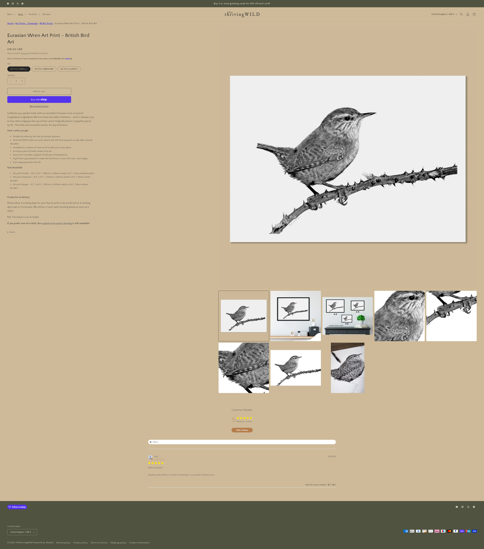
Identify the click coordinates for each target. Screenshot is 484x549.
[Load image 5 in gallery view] (451, 316)
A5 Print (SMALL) (18, 69)
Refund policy (63, 542)
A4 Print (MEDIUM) (44, 69)
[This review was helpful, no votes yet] (329, 484)
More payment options (39, 106)
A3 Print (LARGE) (69, 69)
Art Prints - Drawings (26, 23)
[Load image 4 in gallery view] (399, 316)
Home (10, 23)
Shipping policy (118, 542)
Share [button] (12, 232)
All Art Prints (46, 23)
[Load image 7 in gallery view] (295, 368)
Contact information (139, 542)
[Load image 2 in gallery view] (295, 316)
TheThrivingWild (24, 542)
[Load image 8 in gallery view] (347, 368)
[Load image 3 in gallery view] (347, 316)
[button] (11, 14)
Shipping (24, 53)
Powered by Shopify (43, 542)
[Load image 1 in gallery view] (244, 316)
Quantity (11, 75)
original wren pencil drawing (56, 223)
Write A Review (242, 430)
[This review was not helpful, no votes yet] (333, 484)
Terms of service (99, 542)
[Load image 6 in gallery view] (244, 368)
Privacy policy (80, 542)
